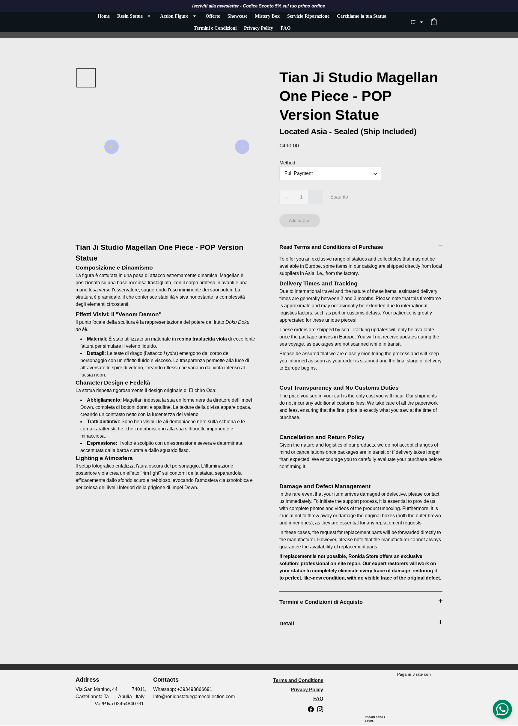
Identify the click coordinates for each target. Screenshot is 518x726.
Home (104, 16)
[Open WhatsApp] (502, 709)
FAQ (285, 28)
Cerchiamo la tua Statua (361, 16)
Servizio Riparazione (308, 16)
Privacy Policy (258, 28)
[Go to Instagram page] (320, 709)
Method (287, 162)
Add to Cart (300, 220)
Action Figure (174, 16)
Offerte (213, 16)
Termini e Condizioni (215, 28)
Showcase (237, 16)
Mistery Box (267, 16)
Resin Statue (130, 16)
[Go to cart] (434, 22)
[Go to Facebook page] (311, 709)
